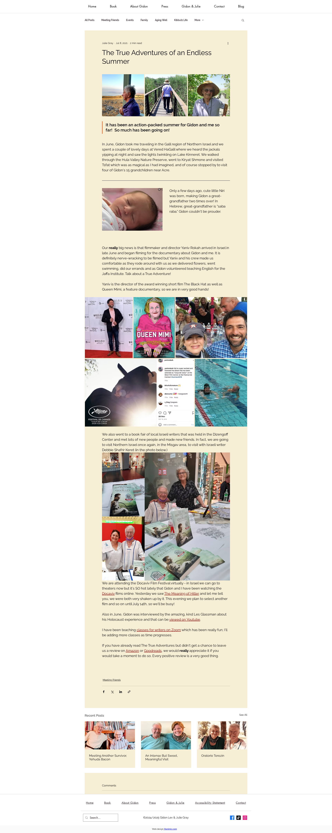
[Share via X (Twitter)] (112, 691)
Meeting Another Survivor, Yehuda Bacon (108, 757)
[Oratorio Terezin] (222, 735)
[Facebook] (232, 818)
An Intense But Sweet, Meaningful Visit (161, 757)
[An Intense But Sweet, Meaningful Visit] (166, 735)
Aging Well (161, 20)
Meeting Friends (110, 20)
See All (243, 714)
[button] (243, 20)
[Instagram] (245, 818)
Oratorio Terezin (212, 755)
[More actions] (228, 43)
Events (130, 20)
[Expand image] (123, 95)
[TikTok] (238, 818)
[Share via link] (129, 691)
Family (144, 20)
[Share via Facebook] (103, 691)
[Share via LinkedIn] (120, 691)
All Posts (89, 20)
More (197, 20)
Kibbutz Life (181, 20)
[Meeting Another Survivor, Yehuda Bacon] (110, 735)
